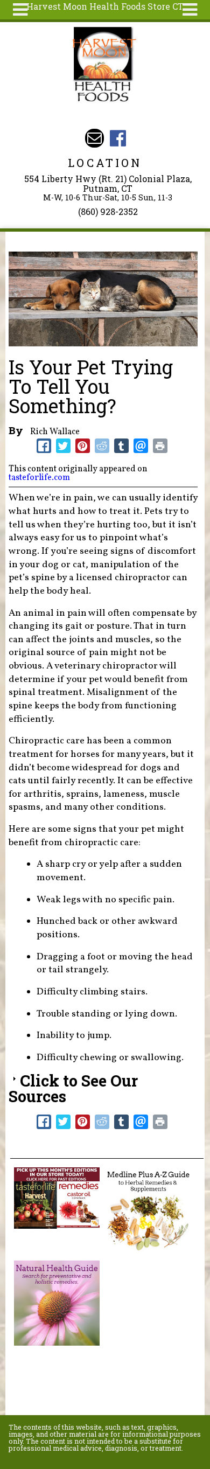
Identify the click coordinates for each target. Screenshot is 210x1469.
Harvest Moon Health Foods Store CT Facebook (117, 138)
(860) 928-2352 (108, 211)
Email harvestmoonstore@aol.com (94, 138)
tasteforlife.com (39, 478)
